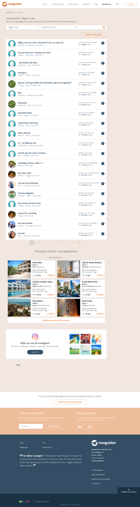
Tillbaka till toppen (128, 492)
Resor (45, 4)
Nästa (79, 243)
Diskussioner (47, 447)
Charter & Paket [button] (58, 4)
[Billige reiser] (27, 501)
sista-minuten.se (75, 505)
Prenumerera (54, 426)
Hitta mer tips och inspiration (70, 402)
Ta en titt (35, 352)
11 (73, 243)
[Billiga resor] (21, 501)
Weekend (86, 4)
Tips (43, 443)
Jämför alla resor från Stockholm (56, 320)
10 (68, 243)
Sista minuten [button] (73, 4)
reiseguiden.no (64, 505)
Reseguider (24, 447)
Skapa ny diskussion (93, 34)
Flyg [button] (96, 4)
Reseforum (106, 4)
